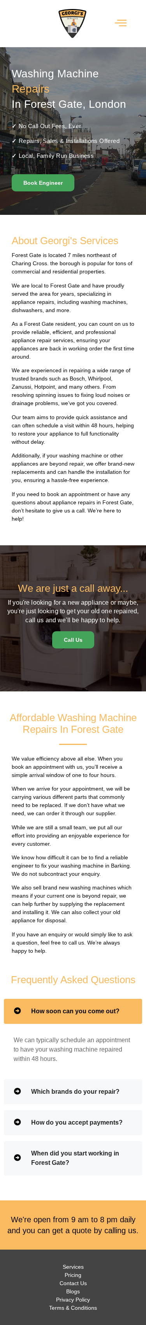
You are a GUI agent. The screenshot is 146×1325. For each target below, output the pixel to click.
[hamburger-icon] (120, 24)
